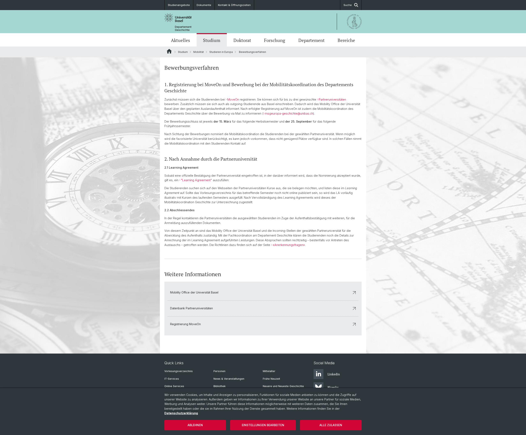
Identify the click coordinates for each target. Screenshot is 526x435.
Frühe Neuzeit (271, 378)
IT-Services (171, 378)
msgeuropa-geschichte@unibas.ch (289, 113)
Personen (219, 371)
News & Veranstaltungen (228, 378)
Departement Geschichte (183, 28)
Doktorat (242, 40)
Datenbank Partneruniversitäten (191, 308)
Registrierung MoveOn (185, 324)
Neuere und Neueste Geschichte (283, 386)
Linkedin (334, 374)
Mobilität (198, 51)
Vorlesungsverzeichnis (178, 371)
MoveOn (233, 99)
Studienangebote (179, 5)
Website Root (169, 51)
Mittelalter (269, 371)
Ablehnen (195, 425)
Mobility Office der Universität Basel (194, 292)
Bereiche (346, 40)
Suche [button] (348, 5)
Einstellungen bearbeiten (263, 425)
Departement (311, 40)
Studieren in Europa (221, 51)
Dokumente (204, 5)
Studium (211, 40)
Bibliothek (219, 386)
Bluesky (333, 387)
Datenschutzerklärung (181, 413)
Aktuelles (180, 40)
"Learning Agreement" (196, 180)
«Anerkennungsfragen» (289, 245)
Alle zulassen (331, 425)
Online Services (174, 386)
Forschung (274, 40)
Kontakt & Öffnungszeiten (234, 5)
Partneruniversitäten (332, 99)
